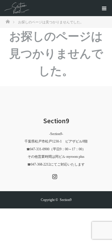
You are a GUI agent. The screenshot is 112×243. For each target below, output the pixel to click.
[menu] (104, 8)
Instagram (54, 175)
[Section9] (16, 8)
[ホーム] (7, 21)
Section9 (56, 121)
